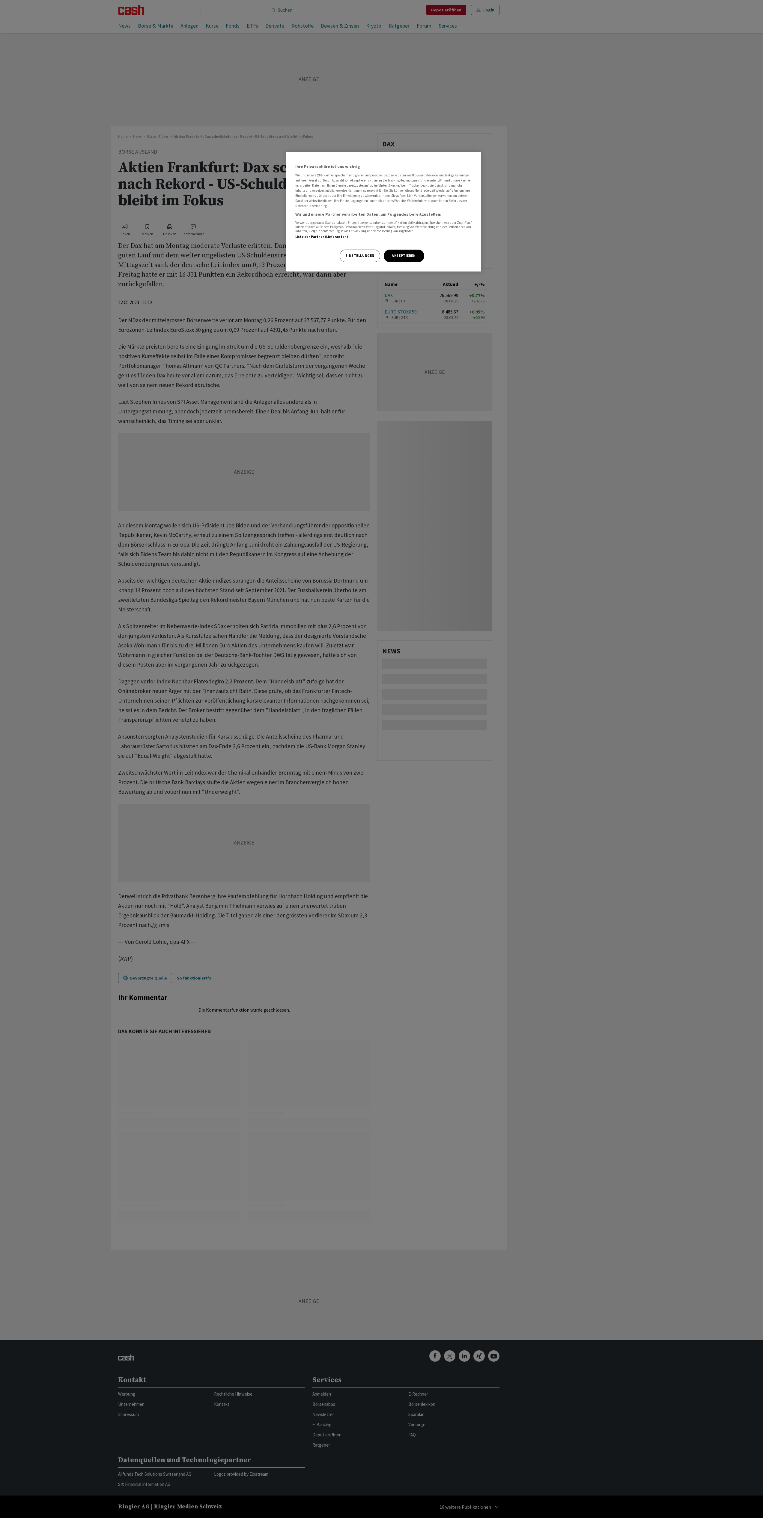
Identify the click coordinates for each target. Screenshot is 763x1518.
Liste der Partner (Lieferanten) (321, 237)
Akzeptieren (404, 256)
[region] (383, 212)
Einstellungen (359, 256)
